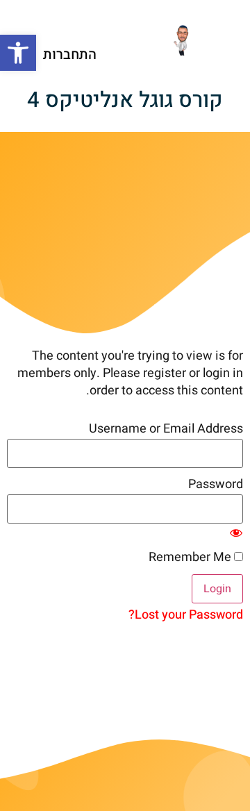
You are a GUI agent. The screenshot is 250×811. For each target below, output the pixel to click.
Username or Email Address (166, 429)
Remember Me (191, 557)
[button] (18, 53)
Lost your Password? (185, 614)
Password (215, 484)
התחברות (70, 54)
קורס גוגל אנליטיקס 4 (125, 100)
